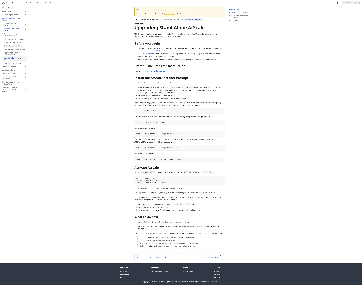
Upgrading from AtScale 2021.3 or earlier (12, 54)
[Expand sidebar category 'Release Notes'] (25, 11)
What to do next (234, 20)
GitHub (216, 271)
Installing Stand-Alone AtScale (11, 30)
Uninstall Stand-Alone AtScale (14, 49)
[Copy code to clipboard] (222, 110)
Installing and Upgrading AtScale (11, 19)
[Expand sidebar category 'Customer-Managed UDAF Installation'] (25, 34)
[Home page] (136, 19)
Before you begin (234, 9)
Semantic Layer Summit (159, 271)
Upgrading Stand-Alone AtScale (12, 59)
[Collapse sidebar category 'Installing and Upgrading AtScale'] (25, 19)
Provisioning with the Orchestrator (9, 78)
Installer (29, 3)
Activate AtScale (233, 18)
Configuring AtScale (9, 67)
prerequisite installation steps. (154, 71)
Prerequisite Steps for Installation (238, 12)
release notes (150, 54)
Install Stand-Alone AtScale (13, 46)
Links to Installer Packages (12, 63)
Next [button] (331, 3)
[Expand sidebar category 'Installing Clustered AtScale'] (25, 24)
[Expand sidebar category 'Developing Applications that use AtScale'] (25, 83)
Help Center (187, 271)
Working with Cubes (9, 73)
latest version (169, 14)
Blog (121, 277)
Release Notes (7, 11)
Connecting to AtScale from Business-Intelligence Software (11, 89)
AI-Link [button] (52, 3)
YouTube (217, 277)
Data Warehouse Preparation (14, 39)
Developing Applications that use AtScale (10, 83)
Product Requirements (10, 15)
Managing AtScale (8, 70)
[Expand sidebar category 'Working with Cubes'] (25, 73)
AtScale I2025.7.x (8, 8)
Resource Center (126, 274)
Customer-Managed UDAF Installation (11, 35)
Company (123, 271)
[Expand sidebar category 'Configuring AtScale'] (25, 66)
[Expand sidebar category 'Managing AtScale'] (25, 70)
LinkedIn (217, 274)
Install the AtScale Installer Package (239, 15)
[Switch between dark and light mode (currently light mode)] (337, 2)
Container (37, 3)
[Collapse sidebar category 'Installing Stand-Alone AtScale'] (25, 29)
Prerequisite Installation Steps (15, 43)
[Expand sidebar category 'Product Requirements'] (25, 14)
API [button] (45, 3)
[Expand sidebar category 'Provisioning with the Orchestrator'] (25, 77)
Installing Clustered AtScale (10, 24)
